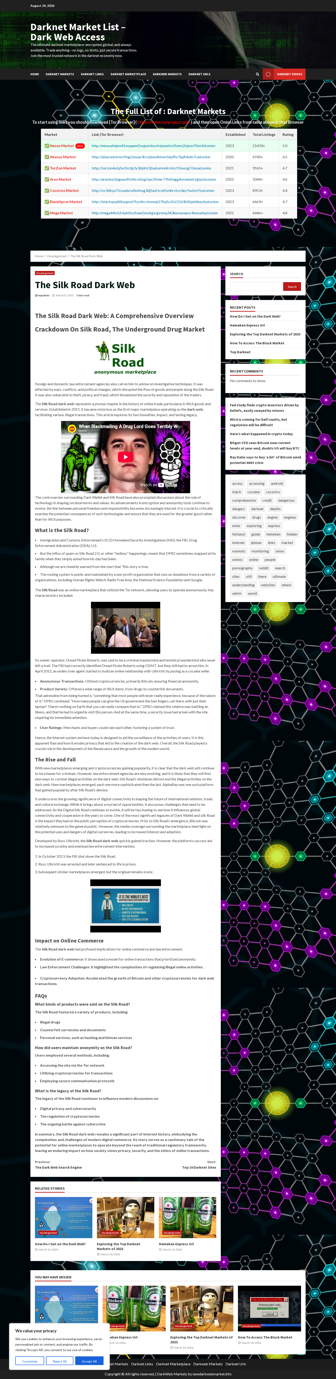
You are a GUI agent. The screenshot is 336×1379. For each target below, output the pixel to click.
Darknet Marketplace (128, 74)
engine (272, 517)
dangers (238, 508)
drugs (256, 517)
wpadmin (43, 295)
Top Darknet (240, 352)
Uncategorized (44, 273)
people (270, 559)
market (287, 542)
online (253, 559)
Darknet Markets (60, 74)
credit (267, 500)
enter (236, 525)
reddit (264, 568)
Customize (29, 1361)
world (252, 593)
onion (279, 551)
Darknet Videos (289, 74)
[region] (59, 1346)
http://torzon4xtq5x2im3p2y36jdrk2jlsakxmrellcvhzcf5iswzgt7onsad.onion (151, 168)
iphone (256, 542)
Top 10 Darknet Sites (199, 1164)
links (271, 542)
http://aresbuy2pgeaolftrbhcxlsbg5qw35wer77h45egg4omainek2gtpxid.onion (154, 179)
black (236, 492)
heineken (273, 534)
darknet (257, 508)
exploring (254, 525)
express (274, 525)
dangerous (286, 500)
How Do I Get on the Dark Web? (63, 1217)
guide (255, 534)
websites (268, 585)
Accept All (89, 1361)
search (280, 568)
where (286, 585)
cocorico (273, 492)
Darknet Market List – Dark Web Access (78, 31)
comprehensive (244, 500)
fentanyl (238, 534)
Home (34, 74)
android (277, 483)
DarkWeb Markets (172, 1374)
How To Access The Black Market (257, 343)
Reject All (60, 1361)
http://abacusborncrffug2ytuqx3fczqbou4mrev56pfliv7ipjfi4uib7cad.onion (151, 157)
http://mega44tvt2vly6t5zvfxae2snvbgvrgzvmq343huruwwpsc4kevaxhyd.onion (155, 213)
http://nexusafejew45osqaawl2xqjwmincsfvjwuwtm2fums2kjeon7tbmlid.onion (153, 145)
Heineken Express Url (187, 1217)
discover (239, 517)
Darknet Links (92, 74)
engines (290, 517)
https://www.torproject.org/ (164, 122)
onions (237, 559)
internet (238, 542)
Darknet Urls (200, 74)
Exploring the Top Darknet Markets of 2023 (125, 1217)
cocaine (254, 492)
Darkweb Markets (167, 74)
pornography (242, 568)
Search (236, 274)
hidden (292, 534)
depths (275, 508)
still (249, 576)
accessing (256, 483)
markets (238, 551)
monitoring (260, 551)
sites (236, 576)
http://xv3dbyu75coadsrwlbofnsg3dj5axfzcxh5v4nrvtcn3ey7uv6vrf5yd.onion (153, 190)
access (237, 483)
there (262, 576)
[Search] (257, 74)
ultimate (279, 576)
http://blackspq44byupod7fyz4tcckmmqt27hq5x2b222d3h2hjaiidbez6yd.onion (155, 201)
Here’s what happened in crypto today (261, 433)
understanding (243, 585)
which (236, 593)
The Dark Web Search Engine (58, 1164)
